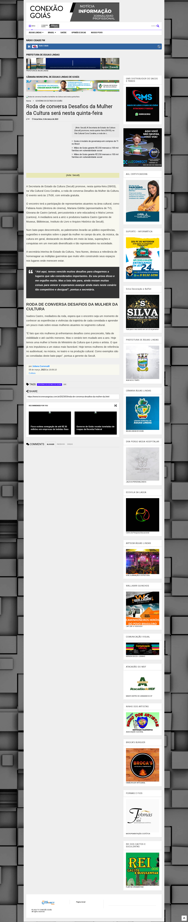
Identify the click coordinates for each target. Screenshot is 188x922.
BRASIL (51, 33)
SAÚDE (63, 33)
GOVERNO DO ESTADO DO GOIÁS (49, 101)
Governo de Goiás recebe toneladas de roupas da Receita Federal (95, 427)
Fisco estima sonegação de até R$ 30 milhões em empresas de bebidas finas (50, 427)
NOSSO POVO (97, 33)
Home (28, 101)
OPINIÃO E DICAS (78, 33)
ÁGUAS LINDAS (35, 33)
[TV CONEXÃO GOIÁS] (50, 27)
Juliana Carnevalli (40, 366)
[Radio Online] (159, 46)
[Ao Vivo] (29, 46)
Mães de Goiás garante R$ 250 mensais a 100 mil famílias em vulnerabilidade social (95, 149)
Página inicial (80, 902)
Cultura (32, 373)
